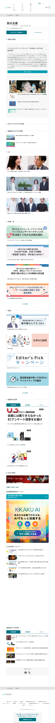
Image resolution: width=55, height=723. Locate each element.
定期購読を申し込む (27, 719)
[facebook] (26, 672)
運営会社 (16, 701)
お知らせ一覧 (9, 701)
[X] (29, 672)
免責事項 (22, 701)
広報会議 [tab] (27, 405)
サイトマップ (31, 705)
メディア (17, 15)
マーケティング (10, 15)
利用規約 (15, 703)
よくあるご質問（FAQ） (46, 703)
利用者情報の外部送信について (35, 703)
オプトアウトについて (23, 703)
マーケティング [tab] (14, 7)
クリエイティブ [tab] (23, 7)
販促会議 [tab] (13, 405)
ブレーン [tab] (41, 405)
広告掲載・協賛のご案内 (42, 701)
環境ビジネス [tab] (30, 7)
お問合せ (24, 705)
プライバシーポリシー (7, 703)
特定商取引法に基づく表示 (31, 701)
